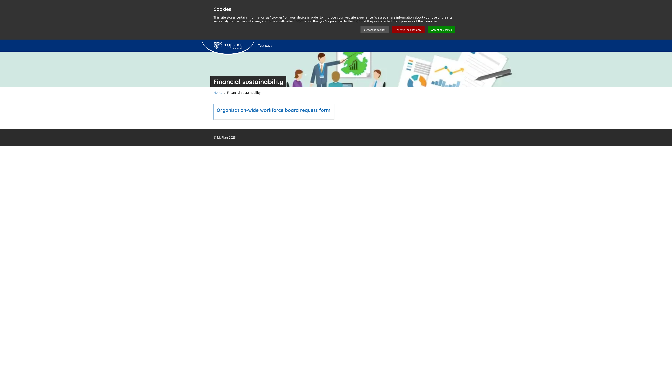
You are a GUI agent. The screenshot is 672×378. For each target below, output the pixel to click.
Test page (265, 45)
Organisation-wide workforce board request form (273, 110)
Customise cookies (375, 29)
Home (218, 92)
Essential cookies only (408, 29)
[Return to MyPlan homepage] (228, 45)
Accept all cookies (441, 29)
